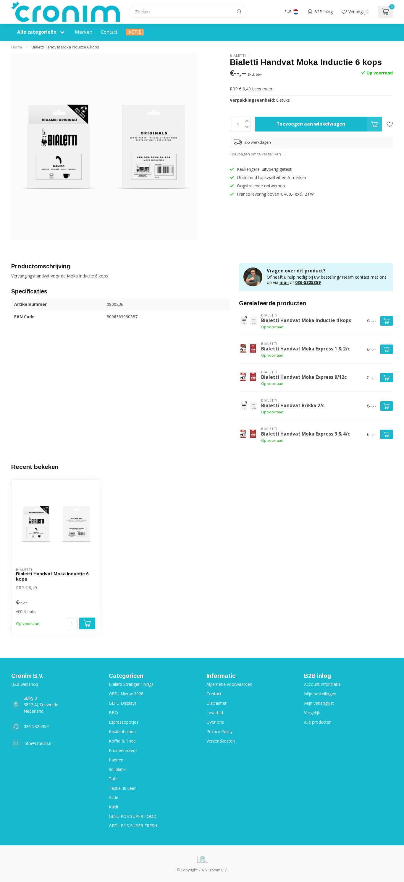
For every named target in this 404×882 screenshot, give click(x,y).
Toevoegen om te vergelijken (255, 154)
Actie (113, 797)
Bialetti (238, 55)
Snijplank (117, 769)
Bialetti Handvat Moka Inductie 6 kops (65, 47)
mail (284, 282)
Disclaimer (216, 703)
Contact (109, 32)
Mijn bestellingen (320, 693)
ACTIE (134, 32)
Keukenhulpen (122, 731)
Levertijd (214, 712)
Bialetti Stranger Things (131, 684)
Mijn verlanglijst (319, 703)
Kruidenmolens (123, 750)
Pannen (116, 760)
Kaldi (113, 807)
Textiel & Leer (122, 788)
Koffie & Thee (122, 741)
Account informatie (322, 684)
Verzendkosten (220, 741)
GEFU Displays (123, 703)
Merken (83, 32)
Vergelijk (312, 712)
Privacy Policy (219, 731)
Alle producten (318, 722)
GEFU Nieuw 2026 (126, 693)
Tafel (114, 779)
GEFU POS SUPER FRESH (133, 826)
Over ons (215, 722)
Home (16, 47)
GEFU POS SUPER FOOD (132, 816)
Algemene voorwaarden (229, 684)
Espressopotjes (123, 722)
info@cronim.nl (38, 743)
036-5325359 (308, 282)
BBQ (113, 712)
